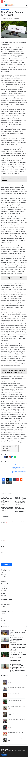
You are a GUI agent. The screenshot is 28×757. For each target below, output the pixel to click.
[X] (7, 479)
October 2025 (4, 588)
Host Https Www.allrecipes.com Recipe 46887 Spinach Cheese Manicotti (20, 509)
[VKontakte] (3, 482)
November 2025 (4, 586)
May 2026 (3, 576)
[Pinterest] (17, 479)
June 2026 (3, 574)
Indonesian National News (7, 611)
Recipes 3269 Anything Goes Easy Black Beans (7, 508)
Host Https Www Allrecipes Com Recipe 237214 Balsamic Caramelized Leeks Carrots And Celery (20, 500)
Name (3, 540)
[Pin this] (10, 457)
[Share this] (5, 457)
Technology (3, 620)
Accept (4, 754)
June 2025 (3, 590)
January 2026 (4, 581)
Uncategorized (5, 9)
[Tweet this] (7, 457)
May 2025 (3, 593)
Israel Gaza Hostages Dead (18, 464)
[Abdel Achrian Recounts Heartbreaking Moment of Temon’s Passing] (5, 639)
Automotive (3, 601)
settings (16, 752)
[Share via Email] (7, 482)
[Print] (10, 482)
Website (3, 552)
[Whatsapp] (15, 457)
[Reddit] (21, 479)
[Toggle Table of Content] (15, 446)
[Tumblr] (14, 479)
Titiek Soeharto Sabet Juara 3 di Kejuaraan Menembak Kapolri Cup (18, 632)
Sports (2, 618)
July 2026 (3, 572)
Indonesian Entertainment (7, 609)
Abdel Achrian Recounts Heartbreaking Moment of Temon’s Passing (17, 639)
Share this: (5, 448)
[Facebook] (3, 479)
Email (2, 546)
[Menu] (2, 5)
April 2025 (3, 595)
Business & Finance (5, 604)
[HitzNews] (9, 5)
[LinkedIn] (10, 479)
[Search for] (26, 5)
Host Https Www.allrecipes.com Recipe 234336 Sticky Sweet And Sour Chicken (6, 500)
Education (3, 606)
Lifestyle (3, 613)
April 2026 (3, 579)
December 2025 (4, 583)
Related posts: (6, 450)
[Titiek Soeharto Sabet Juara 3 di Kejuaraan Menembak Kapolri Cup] (5, 632)
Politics (2, 616)
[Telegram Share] (12, 457)
